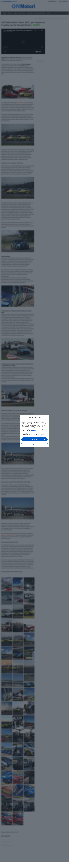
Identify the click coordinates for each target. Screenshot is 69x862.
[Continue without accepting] (34, 419)
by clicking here (34, 430)
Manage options (34, 444)
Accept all (34, 439)
